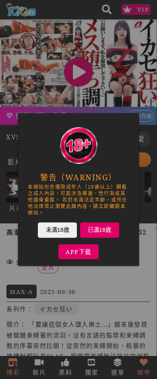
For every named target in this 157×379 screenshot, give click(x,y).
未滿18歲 (57, 230)
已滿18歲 (99, 230)
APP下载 (78, 252)
